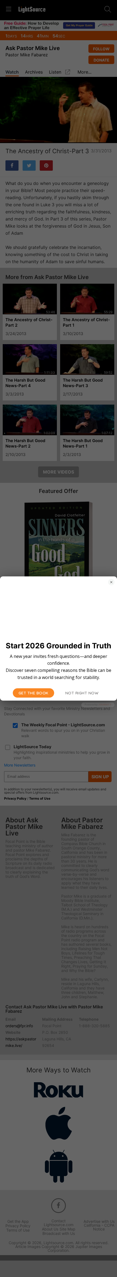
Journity (104, 704)
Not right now (82, 692)
